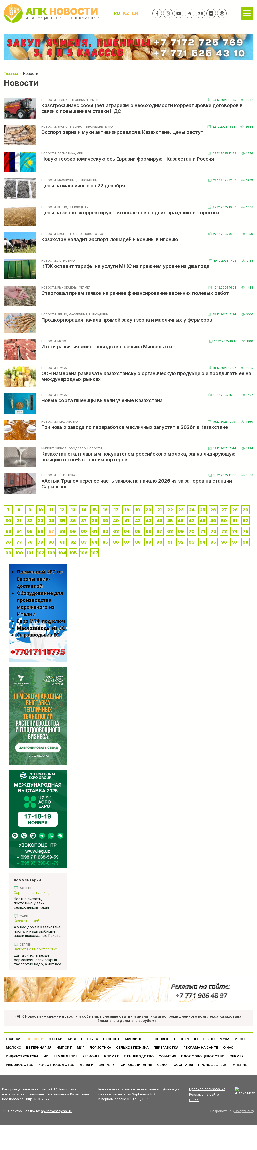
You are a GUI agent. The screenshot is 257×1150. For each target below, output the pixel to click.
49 (213, 520)
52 (245, 520)
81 (62, 542)
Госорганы (182, 1065)
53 (8, 531)
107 (94, 552)
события (167, 1056)
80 (51, 542)
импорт (47, 448)
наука (92, 1039)
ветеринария (38, 1047)
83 (84, 542)
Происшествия (212, 1065)
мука (224, 1039)
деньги (86, 1065)
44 (159, 520)
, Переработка (67, 421)
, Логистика (65, 153)
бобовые (160, 1039)
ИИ (45, 1056)
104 (62, 552)
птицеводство (139, 1056)
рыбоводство (19, 1065)
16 (105, 509)
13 (73, 509)
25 (202, 509)
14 (84, 509)
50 (224, 520)
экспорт (111, 1039)
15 (94, 509)
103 (51, 552)
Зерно (209, 1039)
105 (73, 552)
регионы (90, 1056)
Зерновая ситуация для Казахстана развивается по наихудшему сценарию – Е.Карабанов (37, 892)
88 (138, 542)
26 (213, 509)
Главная (13, 1039)
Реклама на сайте (200, 1047)
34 (51, 520)
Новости (48, 100)
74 (234, 531)
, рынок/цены (93, 126)
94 (202, 542)
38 (94, 520)
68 (170, 531)
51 (235, 520)
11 (51, 509)
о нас (228, 1047)
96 (224, 542)
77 (19, 542)
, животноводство (87, 234)
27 (224, 509)
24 (192, 509)
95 (213, 542)
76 (8, 542)
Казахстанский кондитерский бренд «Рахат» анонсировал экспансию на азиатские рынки (35, 921)
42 (138, 520)
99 (8, 552)
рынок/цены (186, 1039)
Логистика (100, 1047)
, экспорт (63, 126)
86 (116, 542)
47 (192, 520)
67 (159, 531)
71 (202, 531)
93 (192, 542)
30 (8, 520)
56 (40, 531)
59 (73, 531)
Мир (81, 1047)
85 (105, 542)
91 (170, 542)
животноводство (56, 1065)
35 (62, 520)
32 (30, 520)
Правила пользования (207, 1089)
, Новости (94, 448)
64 (127, 531)
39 (105, 520)
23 (181, 509)
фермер (236, 1056)
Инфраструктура (22, 1056)
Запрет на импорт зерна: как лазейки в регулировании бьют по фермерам (35, 949)
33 (40, 520)
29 (245, 509)
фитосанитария (136, 1065)
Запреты (107, 1065)
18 (127, 509)
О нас (194, 1100)
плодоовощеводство (202, 1056)
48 (202, 520)
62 (105, 531)
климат (111, 1056)
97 (235, 542)
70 (192, 531)
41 (127, 520)
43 (148, 520)
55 (30, 531)
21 (159, 509)
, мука (108, 126)
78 (30, 542)
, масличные (66, 180)
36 (73, 520)
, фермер (91, 100)
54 (19, 531)
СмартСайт (243, 1111)
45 (170, 520)
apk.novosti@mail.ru (56, 1111)
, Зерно (76, 126)
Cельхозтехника (132, 1047)
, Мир (79, 153)
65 (138, 531)
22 (170, 509)
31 (19, 520)
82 (73, 542)
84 (94, 542)
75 (245, 531)
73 (224, 531)
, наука (61, 368)
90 (159, 542)
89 (148, 542)
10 (40, 509)
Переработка (166, 1047)
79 (40, 542)
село (162, 1065)
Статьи (56, 1039)
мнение (239, 1065)
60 (84, 531)
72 (213, 531)
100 (19, 552)
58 (62, 531)
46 (181, 520)
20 (148, 509)
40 (116, 520)
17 (116, 509)
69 (181, 531)
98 (245, 542)
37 (84, 520)
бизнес (75, 1039)
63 (116, 531)
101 (30, 552)
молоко (13, 1047)
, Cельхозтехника (70, 100)
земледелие (65, 1056)
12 (62, 509)
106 (84, 552)
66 (149, 531)
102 (40, 552)
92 (181, 542)
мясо (239, 1039)
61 (94, 531)
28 (235, 509)
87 (127, 542)
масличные (136, 1039)
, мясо (61, 341)
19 (137, 509)
